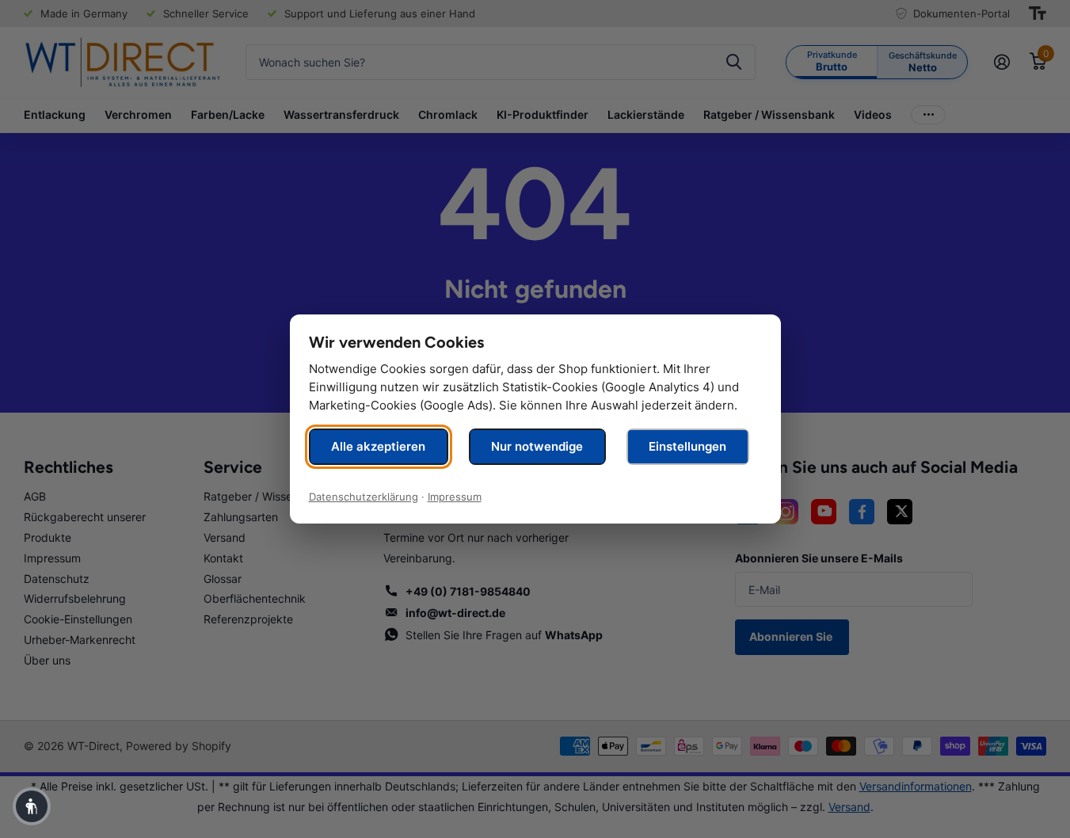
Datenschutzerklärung (363, 496)
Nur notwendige (537, 446)
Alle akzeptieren (378, 446)
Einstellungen (687, 446)
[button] (32, 806)
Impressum (455, 496)
